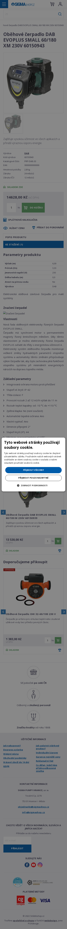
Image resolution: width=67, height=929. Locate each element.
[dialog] (33, 465)
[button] (33, 485)
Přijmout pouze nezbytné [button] (33, 477)
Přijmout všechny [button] (33, 470)
